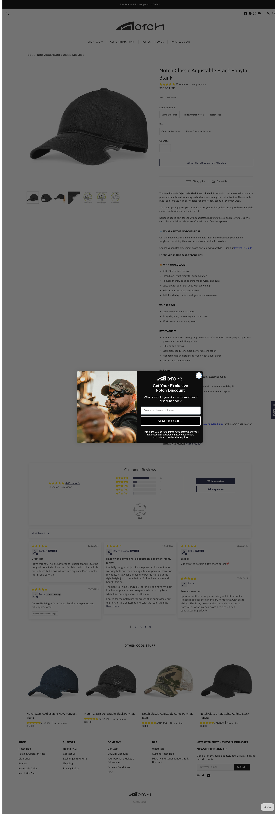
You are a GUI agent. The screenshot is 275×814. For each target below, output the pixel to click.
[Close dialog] (199, 375)
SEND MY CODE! (171, 421)
